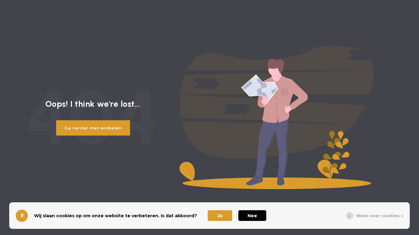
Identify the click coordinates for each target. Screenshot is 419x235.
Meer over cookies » (379, 215)
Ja (219, 215)
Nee (252, 215)
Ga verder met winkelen (93, 127)
